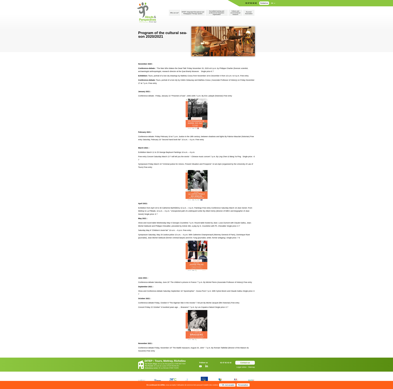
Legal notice (241, 367)
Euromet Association (248, 12)
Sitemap (251, 367)
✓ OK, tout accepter (227, 385)
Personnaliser (243, 385)
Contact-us (264, 3)
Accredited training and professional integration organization (216, 12)
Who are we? (174, 13)
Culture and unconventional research (235, 12)
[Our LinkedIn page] (206, 366)
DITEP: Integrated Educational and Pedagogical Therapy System (193, 12)
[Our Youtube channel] (200, 366)
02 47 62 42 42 (251, 3)
